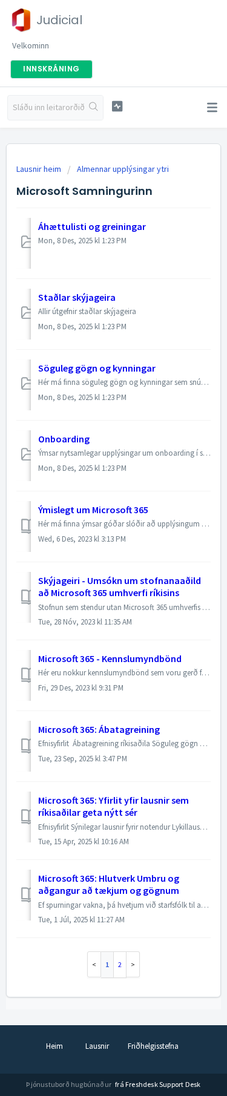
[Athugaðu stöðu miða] (117, 106)
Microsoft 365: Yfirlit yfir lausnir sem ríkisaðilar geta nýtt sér (113, 806)
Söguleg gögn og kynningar (97, 368)
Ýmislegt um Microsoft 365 (93, 510)
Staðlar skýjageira (77, 297)
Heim (54, 1046)
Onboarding (64, 439)
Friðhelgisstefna (153, 1046)
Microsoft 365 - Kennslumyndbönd (110, 658)
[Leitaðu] (93, 108)
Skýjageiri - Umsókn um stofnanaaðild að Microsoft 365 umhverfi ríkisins (119, 586)
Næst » (133, 964)
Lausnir (97, 1046)
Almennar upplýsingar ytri (123, 168)
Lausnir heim (39, 168)
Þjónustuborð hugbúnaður (69, 1084)
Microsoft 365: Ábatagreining (99, 729)
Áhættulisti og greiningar (92, 226)
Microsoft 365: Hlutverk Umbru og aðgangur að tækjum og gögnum (108, 884)
